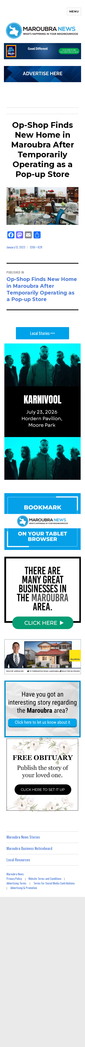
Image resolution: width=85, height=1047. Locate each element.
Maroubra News (15, 874)
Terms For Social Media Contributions (54, 883)
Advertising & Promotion (23, 888)
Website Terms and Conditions (44, 878)
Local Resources (18, 859)
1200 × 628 (36, 247)
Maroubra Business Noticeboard (29, 848)
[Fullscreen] (76, 476)
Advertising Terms (16, 883)
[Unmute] (59, 476)
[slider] (38, 476)
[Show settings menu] (67, 476)
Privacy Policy (14, 878)
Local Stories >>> (42, 333)
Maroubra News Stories (23, 837)
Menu (74, 11)
